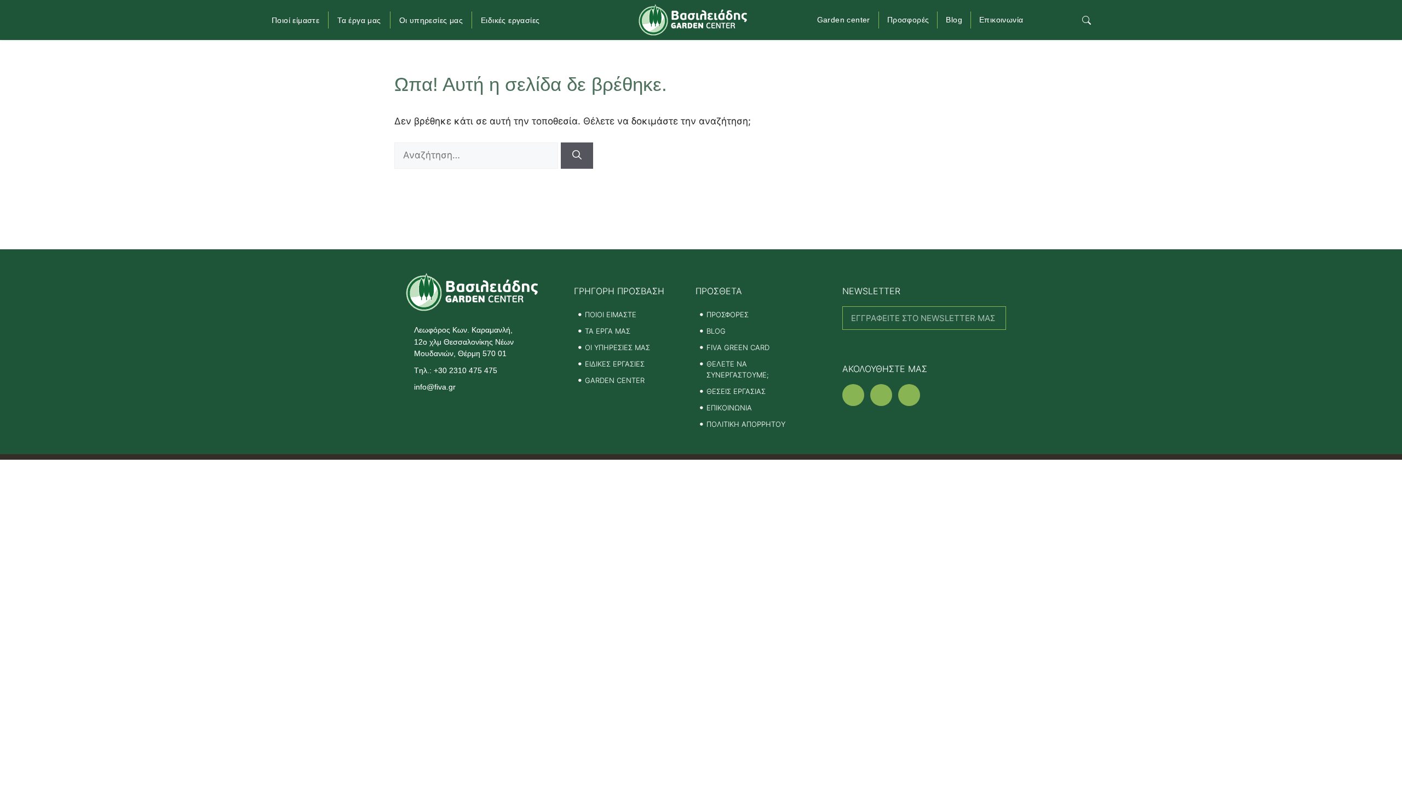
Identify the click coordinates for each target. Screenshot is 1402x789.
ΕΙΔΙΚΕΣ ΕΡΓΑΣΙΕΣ (615, 363)
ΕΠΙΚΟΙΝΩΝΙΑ (729, 407)
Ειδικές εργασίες (510, 20)
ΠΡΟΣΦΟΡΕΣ (727, 314)
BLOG (716, 331)
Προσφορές (908, 19)
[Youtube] (909, 395)
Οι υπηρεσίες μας (431, 20)
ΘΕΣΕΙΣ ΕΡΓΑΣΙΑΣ (736, 391)
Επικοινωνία (1001, 19)
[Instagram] (881, 395)
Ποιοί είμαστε (295, 20)
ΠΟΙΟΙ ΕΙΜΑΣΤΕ (610, 314)
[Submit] (924, 344)
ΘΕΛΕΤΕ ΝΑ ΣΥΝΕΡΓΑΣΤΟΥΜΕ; (737, 369)
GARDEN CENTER (615, 380)
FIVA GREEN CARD (737, 347)
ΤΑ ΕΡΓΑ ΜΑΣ (607, 331)
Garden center (843, 19)
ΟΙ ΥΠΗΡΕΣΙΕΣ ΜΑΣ (617, 347)
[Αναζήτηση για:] (477, 155)
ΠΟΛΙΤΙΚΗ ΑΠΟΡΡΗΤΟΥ (745, 424)
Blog (954, 19)
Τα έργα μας (359, 20)
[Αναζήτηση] (577, 155)
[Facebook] (853, 395)
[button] (1087, 20)
